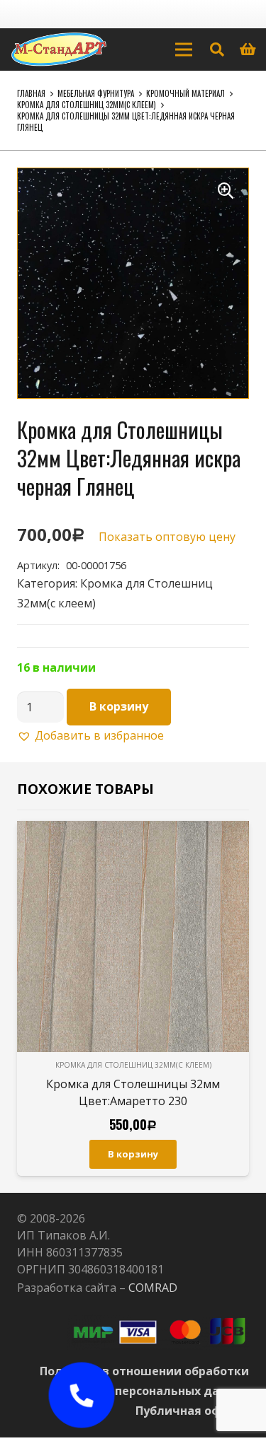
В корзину (118, 706)
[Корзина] (248, 49)
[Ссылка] (58, 49)
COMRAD (152, 1287)
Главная (31, 93)
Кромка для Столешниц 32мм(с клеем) (86, 104)
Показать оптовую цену (167, 536)
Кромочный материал (185, 93)
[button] (225, 191)
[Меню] (183, 49)
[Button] (81, 1395)
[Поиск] (217, 49)
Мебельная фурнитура (95, 93)
